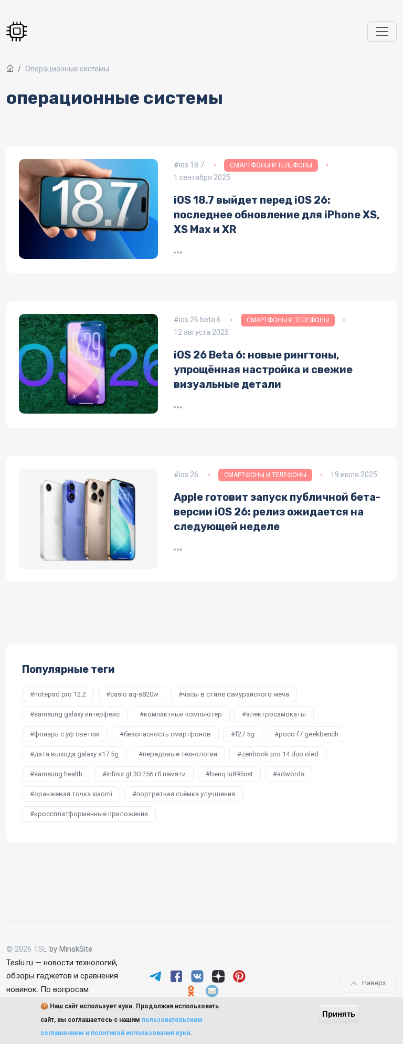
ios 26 (188, 474)
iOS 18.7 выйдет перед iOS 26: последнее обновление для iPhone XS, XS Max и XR (277, 215)
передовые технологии (180, 754)
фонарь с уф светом (67, 734)
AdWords (290, 774)
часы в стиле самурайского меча (236, 694)
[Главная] (18, 32)
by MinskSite (70, 949)
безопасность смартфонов (167, 734)
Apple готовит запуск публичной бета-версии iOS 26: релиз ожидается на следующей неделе (277, 512)
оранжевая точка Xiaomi (73, 794)
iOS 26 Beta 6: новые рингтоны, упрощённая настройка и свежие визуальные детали (263, 370)
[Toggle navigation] (382, 31)
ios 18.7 (191, 165)
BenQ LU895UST (231, 774)
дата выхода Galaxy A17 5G (76, 754)
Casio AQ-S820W (134, 694)
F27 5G (244, 734)
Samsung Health (58, 774)
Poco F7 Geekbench (308, 734)
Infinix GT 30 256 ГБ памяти (146, 774)
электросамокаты (276, 714)
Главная (10, 68)
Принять (338, 1013)
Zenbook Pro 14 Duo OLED (280, 754)
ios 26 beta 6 (200, 319)
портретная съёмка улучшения (185, 794)
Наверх (374, 983)
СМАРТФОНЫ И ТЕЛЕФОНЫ (271, 165)
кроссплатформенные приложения (91, 814)
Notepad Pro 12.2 (60, 694)
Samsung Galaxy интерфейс (77, 714)
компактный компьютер (183, 714)
